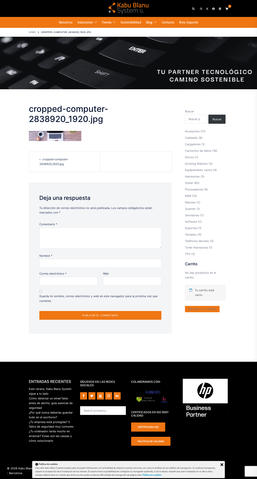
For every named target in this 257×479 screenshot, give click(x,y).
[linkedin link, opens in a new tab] (219, 8)
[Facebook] (83, 396)
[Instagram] (108, 396)
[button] (193, 8)
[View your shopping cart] (226, 8)
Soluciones (85, 22)
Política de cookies (152, 475)
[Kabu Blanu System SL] (128, 8)
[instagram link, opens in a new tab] (200, 8)
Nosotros (66, 22)
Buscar (189, 111)
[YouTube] (100, 396)
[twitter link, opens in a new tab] (207, 8)
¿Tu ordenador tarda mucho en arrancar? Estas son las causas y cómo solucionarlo (50, 435)
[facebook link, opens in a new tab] (213, 8)
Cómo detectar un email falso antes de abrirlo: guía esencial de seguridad (51, 403)
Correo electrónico (53, 273)
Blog (149, 22)
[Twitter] (91, 396)
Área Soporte (188, 22)
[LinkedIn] (117, 396)
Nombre (45, 255)
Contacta (168, 22)
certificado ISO (148, 426)
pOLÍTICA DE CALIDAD (151, 441)
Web (106, 273)
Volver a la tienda (202, 309)
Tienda (107, 22)
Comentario (48, 224)
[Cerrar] (221, 464)
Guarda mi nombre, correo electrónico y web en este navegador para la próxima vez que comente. (98, 298)
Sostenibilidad (131, 22)
